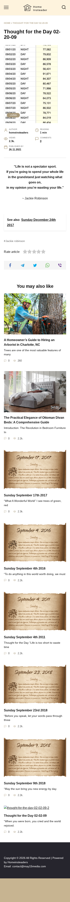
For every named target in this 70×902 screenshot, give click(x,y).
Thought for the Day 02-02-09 (25, 815)
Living (13, 115)
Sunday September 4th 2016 (25, 568)
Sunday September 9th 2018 (25, 783)
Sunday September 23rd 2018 (25, 710)
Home (7, 23)
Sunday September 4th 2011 (24, 637)
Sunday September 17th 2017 (25, 495)
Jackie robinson (15, 241)
